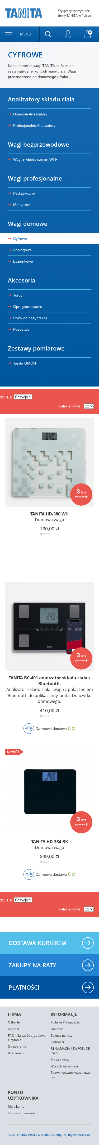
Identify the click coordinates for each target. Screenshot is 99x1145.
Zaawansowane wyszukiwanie (70, 1074)
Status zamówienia (22, 1113)
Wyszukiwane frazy (65, 1066)
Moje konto (16, 1106)
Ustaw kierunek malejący (37, 397)
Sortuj (6, 397)
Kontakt (13, 1029)
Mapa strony (60, 1059)
